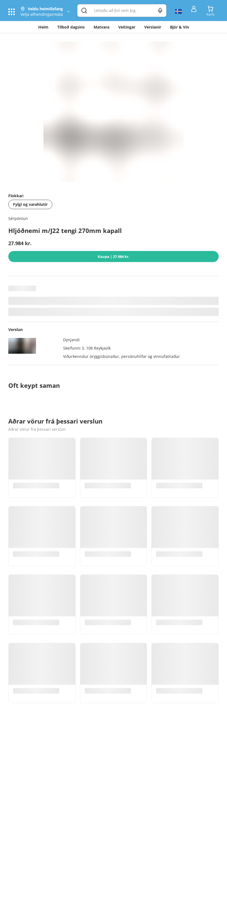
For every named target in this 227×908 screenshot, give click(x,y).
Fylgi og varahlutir (30, 204)
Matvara (101, 27)
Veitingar (126, 27)
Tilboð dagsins (71, 27)
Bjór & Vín (179, 27)
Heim (43, 27)
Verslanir (152, 27)
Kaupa (114, 256)
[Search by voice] (160, 10)
